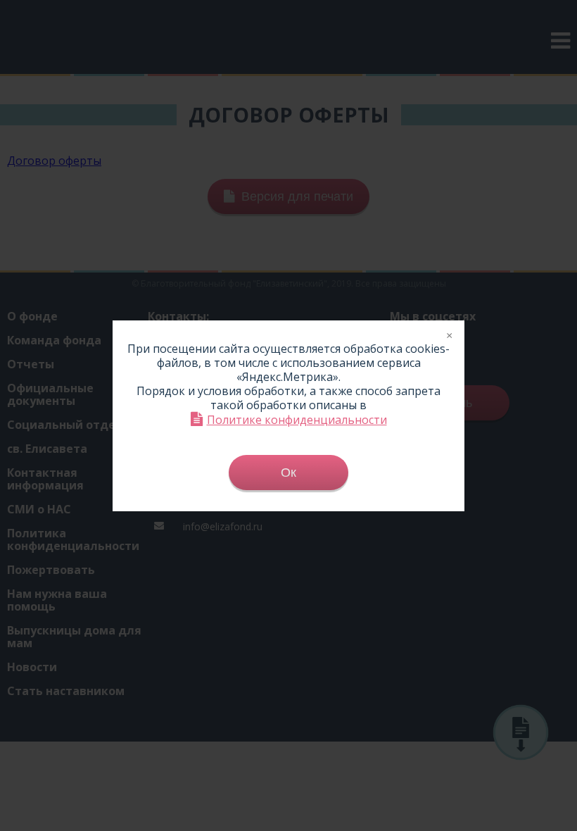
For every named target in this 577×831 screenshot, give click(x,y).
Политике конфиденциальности (297, 419)
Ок (288, 473)
